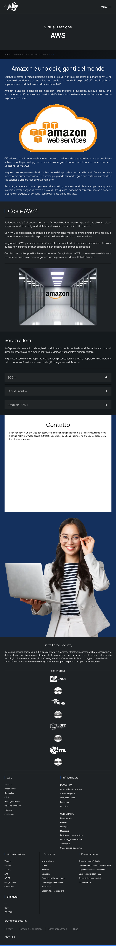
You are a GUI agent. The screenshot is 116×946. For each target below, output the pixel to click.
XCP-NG (8, 869)
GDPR (7, 908)
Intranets (8, 810)
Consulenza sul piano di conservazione (95, 865)
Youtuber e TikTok (67, 797)
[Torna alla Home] (11, 7)
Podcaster (64, 802)
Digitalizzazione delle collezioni (92, 869)
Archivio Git (65, 843)
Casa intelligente (67, 793)
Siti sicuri (8, 784)
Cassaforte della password (71, 848)
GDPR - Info (10, 937)
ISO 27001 (9, 912)
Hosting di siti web (12, 801)
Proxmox (8, 865)
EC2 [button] (11, 377)
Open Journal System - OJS (90, 874)
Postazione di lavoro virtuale (72, 835)
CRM (7, 797)
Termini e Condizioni (30, 929)
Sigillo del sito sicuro (13, 805)
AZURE (7, 878)
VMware (8, 861)
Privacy (9, 929)
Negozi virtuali (10, 788)
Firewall (63, 822)
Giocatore (64, 806)
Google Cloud (10, 882)
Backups (63, 826)
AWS (6, 874)
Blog (75, 929)
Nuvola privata (66, 818)
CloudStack (9, 886)
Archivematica (85, 882)
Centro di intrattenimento (71, 789)
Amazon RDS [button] (17, 405)
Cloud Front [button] (16, 391)
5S (6, 903)
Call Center (9, 814)
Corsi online (9, 793)
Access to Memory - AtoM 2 (90, 878)
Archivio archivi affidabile (89, 861)
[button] (106, 7)
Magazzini (64, 831)
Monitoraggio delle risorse (71, 839)
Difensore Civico (57, 929)
